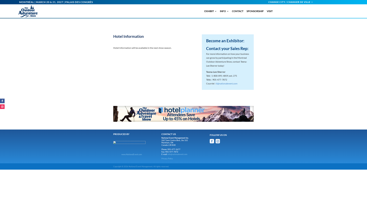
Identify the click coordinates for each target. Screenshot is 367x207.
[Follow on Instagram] (2, 106)
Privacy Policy (167, 158)
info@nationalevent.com (177, 154)
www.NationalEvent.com (131, 154)
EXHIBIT (209, 11)
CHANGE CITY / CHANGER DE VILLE (289, 2)
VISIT (270, 11)
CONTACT (237, 11)
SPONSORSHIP (255, 11)
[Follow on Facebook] (2, 101)
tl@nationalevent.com (226, 83)
